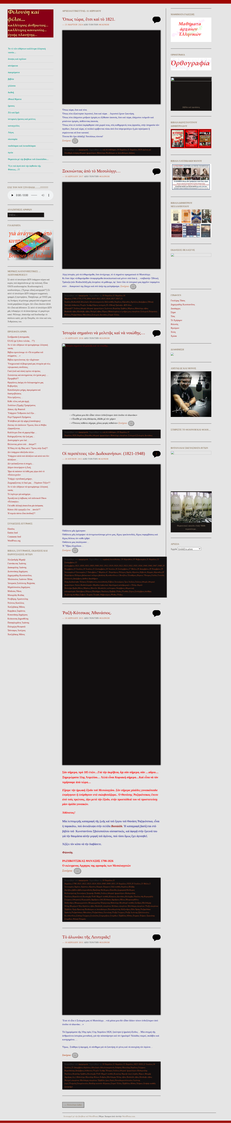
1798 (74, 884)
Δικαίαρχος (175, 308)
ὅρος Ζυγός (109, 1080)
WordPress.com (128, 1116)
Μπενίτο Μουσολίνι (98, 588)
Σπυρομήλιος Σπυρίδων (108, 916)
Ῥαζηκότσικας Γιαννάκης (102, 912)
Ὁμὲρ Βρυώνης (78, 909)
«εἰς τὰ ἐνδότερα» (109, 150)
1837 (118, 298)
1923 (125, 566)
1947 (155, 566)
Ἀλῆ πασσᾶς (109, 302)
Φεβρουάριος (105, 595)
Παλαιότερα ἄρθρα (73, 1105)
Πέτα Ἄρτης (135, 909)
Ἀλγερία (150, 572)
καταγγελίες (13, 125)
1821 (77, 566)
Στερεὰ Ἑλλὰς (113, 315)
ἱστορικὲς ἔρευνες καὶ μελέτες (22, 119)
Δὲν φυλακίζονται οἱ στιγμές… (21, 463)
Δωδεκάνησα (74, 582)
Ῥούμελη (72, 1083)
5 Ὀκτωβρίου (91, 572)
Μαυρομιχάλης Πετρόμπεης (99, 903)
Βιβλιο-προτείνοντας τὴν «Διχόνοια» (23, 359)
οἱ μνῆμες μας (125, 311)
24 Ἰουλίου (87, 569)
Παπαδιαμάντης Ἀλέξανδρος (119, 909)
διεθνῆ (11, 92)
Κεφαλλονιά (77, 896)
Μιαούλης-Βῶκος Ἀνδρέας (95, 1077)
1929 (129, 884)
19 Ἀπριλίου (121, 884)
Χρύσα (174, 336)
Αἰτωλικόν (85, 302)
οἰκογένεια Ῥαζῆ (142, 906)
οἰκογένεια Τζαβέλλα (97, 1080)
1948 (160, 566)
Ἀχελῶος (134, 302)
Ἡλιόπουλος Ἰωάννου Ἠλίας (20, 579)
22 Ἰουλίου (147, 1064)
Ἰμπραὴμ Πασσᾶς (93, 893)
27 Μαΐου (132, 569)
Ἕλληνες (82, 582)
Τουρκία (89, 595)
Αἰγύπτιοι (84, 887)
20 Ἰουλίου (135, 884)
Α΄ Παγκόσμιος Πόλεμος (116, 572)
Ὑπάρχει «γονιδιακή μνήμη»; (20, 479)
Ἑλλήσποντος (92, 582)
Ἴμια (126, 582)
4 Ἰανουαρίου (79, 572)
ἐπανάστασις (103, 582)
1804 (88, 298)
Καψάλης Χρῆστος (120, 308)
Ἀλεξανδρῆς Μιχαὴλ (16, 559)
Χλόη (173, 332)
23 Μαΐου (145, 884)
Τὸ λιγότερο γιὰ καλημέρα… (20, 494)
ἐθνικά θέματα (14, 99)
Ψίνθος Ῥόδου (117, 595)
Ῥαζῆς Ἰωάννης (131, 912)
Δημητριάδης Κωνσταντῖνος (20, 575)
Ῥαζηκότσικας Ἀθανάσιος (81, 315)
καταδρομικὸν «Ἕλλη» (128, 585)
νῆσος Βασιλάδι (96, 906)
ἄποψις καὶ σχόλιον (17, 59)
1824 (94, 884)
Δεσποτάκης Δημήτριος (18, 571)
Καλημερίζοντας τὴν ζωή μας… (21, 436)
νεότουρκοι (111, 588)
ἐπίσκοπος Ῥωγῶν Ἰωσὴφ (81, 305)
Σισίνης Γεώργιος (83, 916)
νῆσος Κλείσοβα (78, 311)
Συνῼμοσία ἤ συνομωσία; (18, 337)
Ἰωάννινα (108, 308)
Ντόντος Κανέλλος (16, 603)
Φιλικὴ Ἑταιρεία (79, 919)
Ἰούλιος (77, 308)
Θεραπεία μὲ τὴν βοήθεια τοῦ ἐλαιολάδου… (28, 159)
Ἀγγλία (129, 572)
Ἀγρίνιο (77, 887)
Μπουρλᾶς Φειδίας (16, 595)
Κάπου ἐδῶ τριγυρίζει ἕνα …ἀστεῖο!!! (24, 509)
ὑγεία (10, 152)
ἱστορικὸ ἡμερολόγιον (87, 153)
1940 (145, 566)
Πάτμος (88, 591)
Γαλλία (154, 575)
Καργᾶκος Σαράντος (16, 611)
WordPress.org (14, 540)
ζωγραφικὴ (122, 890)
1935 (135, 566)
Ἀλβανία (143, 572)
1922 (121, 566)
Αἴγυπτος (135, 572)
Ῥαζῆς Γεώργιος (118, 912)
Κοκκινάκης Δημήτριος (18, 614)
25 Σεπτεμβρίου (99, 569)
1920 (116, 566)
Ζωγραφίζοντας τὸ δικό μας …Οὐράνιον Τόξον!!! (29, 483)
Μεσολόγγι (101, 153)
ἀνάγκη (76, 153)
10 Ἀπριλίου (122, 150)
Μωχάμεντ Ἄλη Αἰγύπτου (80, 906)
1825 (103, 298)
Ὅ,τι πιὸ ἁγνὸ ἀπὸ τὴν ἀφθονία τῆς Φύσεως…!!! (24, 168)
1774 (84, 298)
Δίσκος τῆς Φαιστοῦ (16, 409)
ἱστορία (83, 308)
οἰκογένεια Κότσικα (110, 906)
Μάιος (80, 588)
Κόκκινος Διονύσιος (117, 896)
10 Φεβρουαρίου (139, 559)
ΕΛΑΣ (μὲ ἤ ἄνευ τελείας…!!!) (21, 341)
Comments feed (14, 536)
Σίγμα (173, 312)
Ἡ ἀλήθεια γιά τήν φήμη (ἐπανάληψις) (24, 421)
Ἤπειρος (108, 1070)
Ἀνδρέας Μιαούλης (122, 1067)
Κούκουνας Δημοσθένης (18, 618)
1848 (103, 884)
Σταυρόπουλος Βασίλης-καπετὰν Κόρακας (93, 1083)
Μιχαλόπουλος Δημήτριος (19, 587)
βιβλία (74, 890)
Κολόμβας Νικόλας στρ (134, 896)
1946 (150, 566)
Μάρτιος (131, 308)
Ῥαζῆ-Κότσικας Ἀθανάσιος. (87, 612)
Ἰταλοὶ (77, 585)
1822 (98, 298)
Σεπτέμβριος (139, 591)
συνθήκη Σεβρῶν (79, 595)
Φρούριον (175, 328)
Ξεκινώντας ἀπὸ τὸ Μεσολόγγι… (91, 171)
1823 (89, 884)
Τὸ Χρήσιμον (176, 320)
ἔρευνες (11, 106)
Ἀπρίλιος (117, 302)
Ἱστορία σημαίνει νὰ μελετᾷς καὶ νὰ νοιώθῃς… (103, 332)
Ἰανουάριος (119, 582)
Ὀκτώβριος (80, 591)
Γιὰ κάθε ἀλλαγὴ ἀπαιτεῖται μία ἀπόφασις (25, 505)
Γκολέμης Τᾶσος (178, 300)
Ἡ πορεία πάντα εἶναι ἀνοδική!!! (21, 513)
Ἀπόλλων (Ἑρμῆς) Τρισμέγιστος (22, 405)
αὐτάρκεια (13, 65)
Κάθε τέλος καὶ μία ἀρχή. (18, 401)
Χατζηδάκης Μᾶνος (16, 607)
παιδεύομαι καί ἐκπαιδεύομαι (22, 146)
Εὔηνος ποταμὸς (99, 305)
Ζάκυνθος (88, 435)
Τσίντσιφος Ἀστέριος (17, 630)
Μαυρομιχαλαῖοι (81, 903)
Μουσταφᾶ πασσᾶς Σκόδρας (130, 903)
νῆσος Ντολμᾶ (90, 311)
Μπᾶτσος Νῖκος (14, 591)
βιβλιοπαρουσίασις (85, 890)
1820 (93, 298)
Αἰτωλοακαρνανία (97, 302)
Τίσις (173, 316)
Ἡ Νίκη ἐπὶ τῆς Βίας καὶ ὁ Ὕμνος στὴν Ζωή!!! (28, 448)
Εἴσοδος (11, 529)
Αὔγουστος (126, 302)
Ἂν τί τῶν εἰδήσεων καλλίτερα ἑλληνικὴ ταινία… (27, 50)
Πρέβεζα (112, 591)
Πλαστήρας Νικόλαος (100, 591)
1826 (140, 150)
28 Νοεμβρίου (154, 569)
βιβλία (11, 79)
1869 (92, 566)
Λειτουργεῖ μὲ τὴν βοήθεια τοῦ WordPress (80, 1116)
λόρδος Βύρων (138, 1074)
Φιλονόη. (67, 852)
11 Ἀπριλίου (132, 150)
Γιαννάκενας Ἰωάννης (17, 563)
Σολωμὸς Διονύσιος (100, 315)
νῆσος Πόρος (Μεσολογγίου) (108, 311)
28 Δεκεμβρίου (143, 569)
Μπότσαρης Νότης (114, 1077)
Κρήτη (75, 588)
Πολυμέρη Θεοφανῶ (16, 626)
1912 (106, 566)
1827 (113, 298)
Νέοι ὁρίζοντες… (15, 397)
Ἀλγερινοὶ (107, 887)
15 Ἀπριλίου (128, 1064)
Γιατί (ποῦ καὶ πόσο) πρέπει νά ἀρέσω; (24, 371)
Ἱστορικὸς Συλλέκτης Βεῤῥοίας (21, 583)
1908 (96, 566)
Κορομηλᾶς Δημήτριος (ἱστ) (92, 899)
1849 (108, 884)
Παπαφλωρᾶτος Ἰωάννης (18, 622)
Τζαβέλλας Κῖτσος (125, 916)
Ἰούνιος (138, 582)
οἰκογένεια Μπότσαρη (127, 906)
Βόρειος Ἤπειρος (144, 575)
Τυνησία (96, 595)
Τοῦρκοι (143, 916)
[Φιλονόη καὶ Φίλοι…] (30, 38)
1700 (74, 298)
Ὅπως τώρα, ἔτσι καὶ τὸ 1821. (88, 19)
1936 (140, 566)
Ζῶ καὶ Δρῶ (13, 112)
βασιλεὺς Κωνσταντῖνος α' (109, 575)
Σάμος (131, 591)
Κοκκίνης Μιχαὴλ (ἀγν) (123, 1074)
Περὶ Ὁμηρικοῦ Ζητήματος (19, 417)
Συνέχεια (69, 140)
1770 (79, 298)
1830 (82, 566)
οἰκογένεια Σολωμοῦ (140, 311)
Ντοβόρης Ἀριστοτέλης (18, 599)
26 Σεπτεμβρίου (121, 569)
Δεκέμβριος (142, 302)
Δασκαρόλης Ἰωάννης (17, 567)
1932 (130, 566)
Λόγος (11, 132)
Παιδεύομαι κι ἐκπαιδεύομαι (117, 153)
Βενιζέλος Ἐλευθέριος (127, 575)
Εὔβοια (111, 582)
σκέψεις (132, 153)
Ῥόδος (118, 591)
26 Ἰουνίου (110, 569)
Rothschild (75, 302)
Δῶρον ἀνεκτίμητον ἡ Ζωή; (19, 467)
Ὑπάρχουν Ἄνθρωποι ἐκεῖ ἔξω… (22, 413)
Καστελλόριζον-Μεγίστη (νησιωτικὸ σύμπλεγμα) (99, 585)
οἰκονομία (12, 139)
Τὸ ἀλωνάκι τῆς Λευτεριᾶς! (86, 937)
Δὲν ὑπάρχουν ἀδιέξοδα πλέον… (22, 452)
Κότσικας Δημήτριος (111, 899)
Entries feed (13, 532)
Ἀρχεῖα (174, 549)
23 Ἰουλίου (77, 569)
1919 (111, 566)
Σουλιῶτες (94, 916)
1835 (87, 566)
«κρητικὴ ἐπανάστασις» (111, 559)
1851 (113, 884)
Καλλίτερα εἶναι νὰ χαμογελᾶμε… (22, 432)
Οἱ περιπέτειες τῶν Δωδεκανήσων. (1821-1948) (103, 453)
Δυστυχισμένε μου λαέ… (18, 440)
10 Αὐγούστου (126, 559)
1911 (101, 566)
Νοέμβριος (120, 588)
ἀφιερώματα (14, 72)
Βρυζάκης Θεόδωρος (101, 890)
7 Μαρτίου (101, 572)
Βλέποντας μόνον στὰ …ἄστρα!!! (22, 444)
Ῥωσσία (125, 591)
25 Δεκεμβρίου (77, 1067)
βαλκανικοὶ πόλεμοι (90, 575)
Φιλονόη (104, 25)
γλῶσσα (12, 86)
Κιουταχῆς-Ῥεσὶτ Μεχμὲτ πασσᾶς (95, 896)
